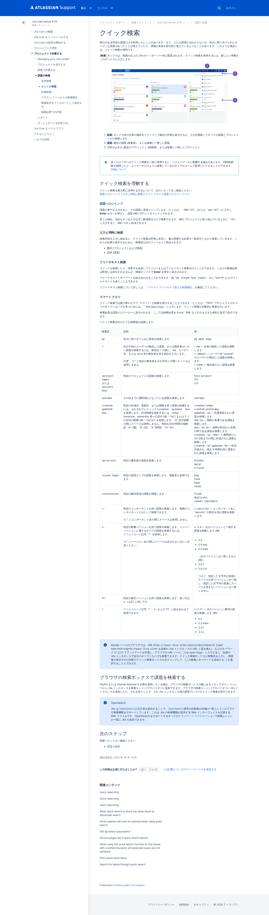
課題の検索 (44, 75)
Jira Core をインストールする (51, 37)
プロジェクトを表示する (52, 64)
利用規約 (184, 904)
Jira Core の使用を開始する (50, 42)
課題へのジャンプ (110, 194)
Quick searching (109, 792)
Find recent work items (113, 857)
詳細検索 (46, 91)
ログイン (231, 8)
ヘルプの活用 (41, 139)
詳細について (118, 169)
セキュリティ (201, 904)
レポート (43, 117)
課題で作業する (46, 69)
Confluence (118, 885)
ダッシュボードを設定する (53, 122)
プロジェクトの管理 (45, 48)
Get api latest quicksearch (115, 831)
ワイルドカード (132, 534)
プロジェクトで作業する (48, 53)
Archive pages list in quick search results (124, 837)
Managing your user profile (53, 58)
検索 (219, 8)
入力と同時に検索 (132, 194)
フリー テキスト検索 (157, 194)
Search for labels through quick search (122, 864)
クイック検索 (49, 86)
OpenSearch (175, 708)
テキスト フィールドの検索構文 (59, 97)
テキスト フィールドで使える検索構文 (170, 287)
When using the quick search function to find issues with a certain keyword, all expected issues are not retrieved (130, 848)
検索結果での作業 (51, 111)
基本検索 (46, 80)
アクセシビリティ (44, 133)
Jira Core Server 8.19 (44, 21)
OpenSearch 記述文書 (132, 708)
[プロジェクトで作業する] (188, 22)
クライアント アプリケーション (196, 715)
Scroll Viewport (136, 885)
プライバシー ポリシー (161, 904)
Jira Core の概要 (43, 31)
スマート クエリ (180, 194)
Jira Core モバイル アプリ (49, 128)
